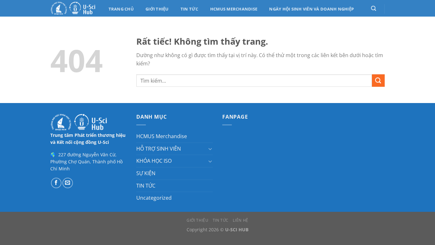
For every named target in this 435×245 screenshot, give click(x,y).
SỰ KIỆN (145, 173)
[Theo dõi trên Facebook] (56, 183)
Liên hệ (240, 220)
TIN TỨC (145, 185)
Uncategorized (154, 197)
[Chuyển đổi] (210, 148)
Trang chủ (121, 9)
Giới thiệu (157, 9)
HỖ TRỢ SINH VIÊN (158, 148)
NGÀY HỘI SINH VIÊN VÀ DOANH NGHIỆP (311, 9)
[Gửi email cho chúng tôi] (67, 183)
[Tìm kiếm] (373, 8)
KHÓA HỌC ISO (154, 160)
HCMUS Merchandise (233, 9)
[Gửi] (378, 80)
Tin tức (189, 9)
